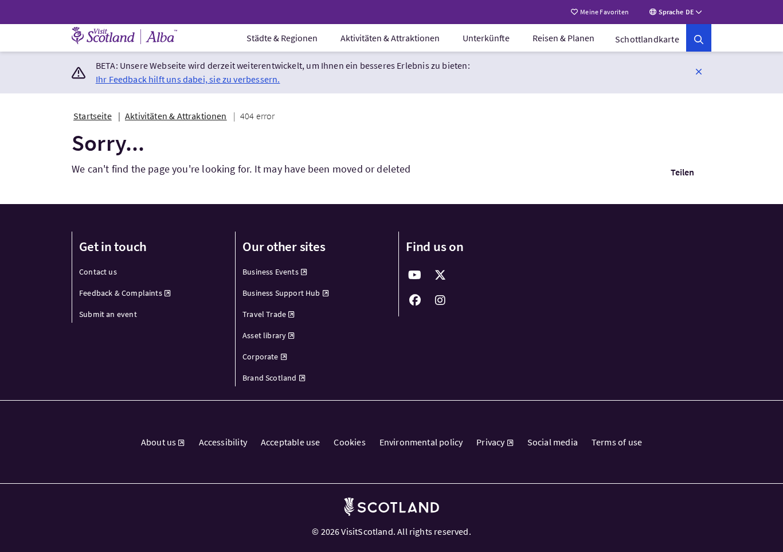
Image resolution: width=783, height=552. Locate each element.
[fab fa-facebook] (415, 300)
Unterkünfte (486, 38)
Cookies (349, 442)
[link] (698, 38)
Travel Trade (264, 314)
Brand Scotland (269, 378)
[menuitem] (282, 38)
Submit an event (108, 314)
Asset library (264, 335)
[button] (698, 71)
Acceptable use (290, 442)
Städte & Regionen (282, 38)
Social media (552, 442)
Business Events (270, 272)
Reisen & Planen (563, 38)
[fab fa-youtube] (415, 275)
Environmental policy (421, 442)
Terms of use (617, 442)
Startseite (92, 116)
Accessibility (223, 442)
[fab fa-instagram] (440, 300)
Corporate (260, 356)
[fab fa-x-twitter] (440, 275)
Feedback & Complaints (120, 293)
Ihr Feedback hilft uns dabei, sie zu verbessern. (188, 79)
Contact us (98, 272)
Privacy (490, 442)
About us (158, 442)
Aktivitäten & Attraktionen (390, 38)
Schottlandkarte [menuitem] (647, 39)
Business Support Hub (281, 293)
